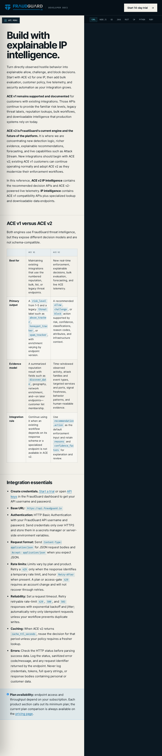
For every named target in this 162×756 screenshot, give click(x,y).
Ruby (151, 20)
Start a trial (47, 491)
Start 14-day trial (140, 7)
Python (142, 20)
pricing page (24, 714)
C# (134, 20)
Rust (127, 20)
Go (112, 20)
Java (119, 20)
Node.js (103, 20)
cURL (93, 20)
